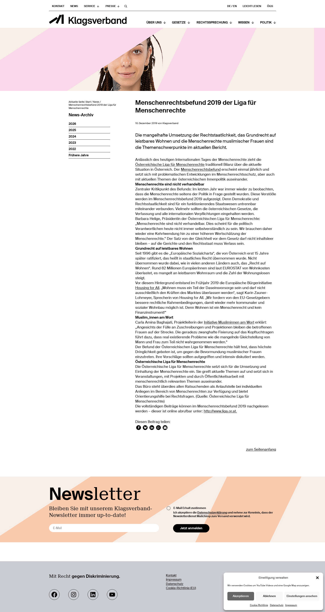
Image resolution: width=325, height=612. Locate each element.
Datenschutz (276, 605)
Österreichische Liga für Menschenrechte (169, 164)
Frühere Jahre (79, 155)
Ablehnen (269, 596)
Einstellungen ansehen (302, 596)
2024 (72, 136)
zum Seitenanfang (261, 449)
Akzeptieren (241, 596)
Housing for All (147, 288)
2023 (72, 143)
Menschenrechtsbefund (201, 169)
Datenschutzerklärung (212, 512)
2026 (72, 124)
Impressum (291, 605)
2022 (72, 149)
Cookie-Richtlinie (259, 605)
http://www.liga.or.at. (220, 411)
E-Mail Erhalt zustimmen (189, 508)
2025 (72, 130)
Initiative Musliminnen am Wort (229, 322)
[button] (317, 578)
